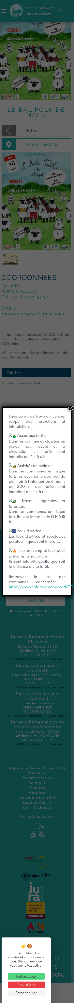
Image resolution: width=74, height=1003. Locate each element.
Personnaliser (26, 993)
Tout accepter (26, 976)
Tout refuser (26, 984)
